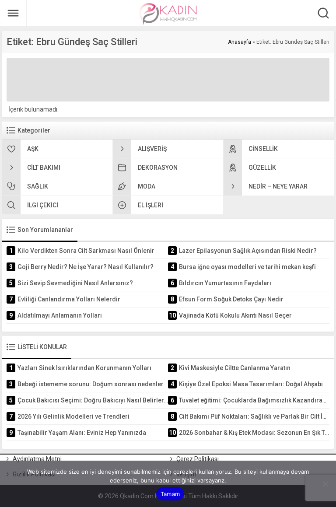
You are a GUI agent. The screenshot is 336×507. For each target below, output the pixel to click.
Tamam (170, 493)
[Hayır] (325, 483)
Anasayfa (239, 42)
